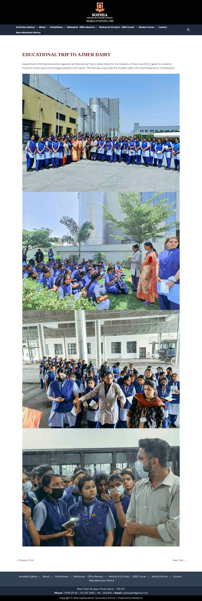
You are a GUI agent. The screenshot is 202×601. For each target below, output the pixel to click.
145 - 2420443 (104, 592)
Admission (72, 27)
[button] (36, 27)
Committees (56, 27)
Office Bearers (87, 27)
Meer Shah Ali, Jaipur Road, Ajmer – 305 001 (101, 589)
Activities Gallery (25, 27)
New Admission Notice (28, 32)
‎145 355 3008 (87, 592)
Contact (163, 27)
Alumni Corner (146, 27)
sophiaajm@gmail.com (135, 592)
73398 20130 (70, 592)
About (42, 27)
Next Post (179, 560)
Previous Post (25, 560)
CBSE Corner (128, 27)
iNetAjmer (137, 598)
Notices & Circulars (109, 27)
